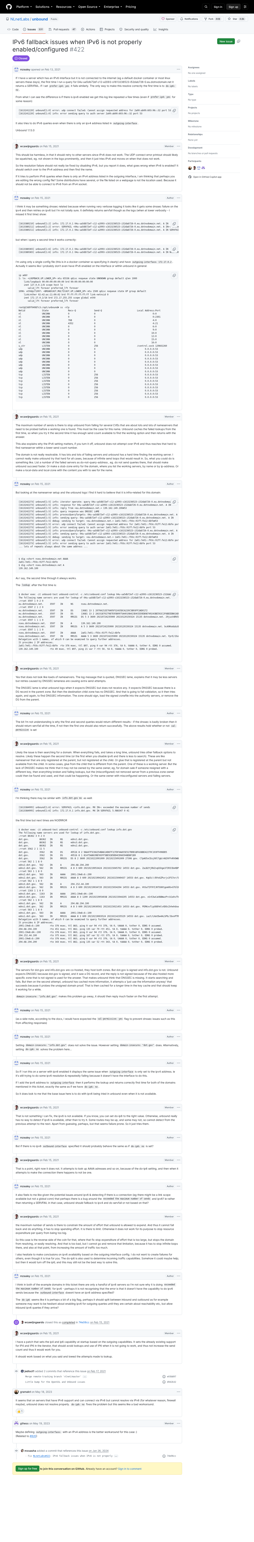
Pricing (131, 7)
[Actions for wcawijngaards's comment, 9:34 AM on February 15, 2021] (178, 416)
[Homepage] (9, 7)
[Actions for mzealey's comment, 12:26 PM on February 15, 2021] (178, 1186)
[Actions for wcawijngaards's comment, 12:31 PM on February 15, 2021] (178, 1216)
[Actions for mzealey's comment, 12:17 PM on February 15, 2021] (178, 1063)
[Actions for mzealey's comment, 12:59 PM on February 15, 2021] (178, 1276)
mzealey (25, 69)
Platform (22, 7)
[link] (32, 1322)
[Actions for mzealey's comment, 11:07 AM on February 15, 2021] (178, 1036)
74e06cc (84, 1322)
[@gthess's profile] (16, 1423)
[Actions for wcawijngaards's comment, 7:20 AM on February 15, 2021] (178, 146)
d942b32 (171, 1382)
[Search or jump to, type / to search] (206, 7)
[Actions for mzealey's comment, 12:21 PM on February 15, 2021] (178, 1137)
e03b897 (171, 1376)
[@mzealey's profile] (16, 69)
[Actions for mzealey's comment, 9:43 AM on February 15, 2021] (178, 484)
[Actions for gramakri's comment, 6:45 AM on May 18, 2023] (178, 1391)
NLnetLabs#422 (41, 1456)
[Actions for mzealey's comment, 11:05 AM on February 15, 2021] (178, 1010)
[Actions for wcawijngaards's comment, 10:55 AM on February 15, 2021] (178, 961)
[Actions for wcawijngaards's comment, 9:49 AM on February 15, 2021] (178, 668)
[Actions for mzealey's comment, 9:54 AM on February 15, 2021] (178, 713)
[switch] (20, 1411)
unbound (40, 19)
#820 (33, 1436)
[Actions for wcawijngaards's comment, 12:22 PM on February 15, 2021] (178, 1160)
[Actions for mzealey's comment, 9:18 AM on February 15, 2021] (178, 198)
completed (68, 1322)
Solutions (42, 7)
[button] (174, 110)
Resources (64, 7)
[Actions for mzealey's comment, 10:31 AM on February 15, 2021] (178, 789)
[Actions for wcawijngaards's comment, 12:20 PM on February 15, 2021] (178, 1107)
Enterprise (111, 7)
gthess (24, 1423)
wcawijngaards (29, 146)
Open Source (87, 7)
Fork (214, 18)
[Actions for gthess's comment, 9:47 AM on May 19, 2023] (178, 1423)
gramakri (25, 1391)
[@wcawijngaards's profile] (16, 146)
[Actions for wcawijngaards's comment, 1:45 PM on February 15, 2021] (178, 1333)
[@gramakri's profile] (16, 1392)
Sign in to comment (130, 1468)
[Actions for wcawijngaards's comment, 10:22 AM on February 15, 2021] (178, 743)
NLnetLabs (19, 19)
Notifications (191, 18)
